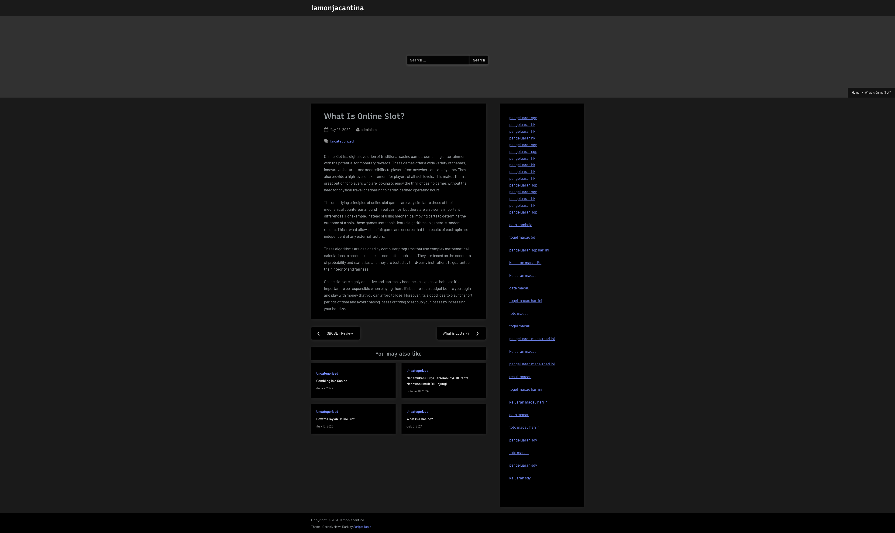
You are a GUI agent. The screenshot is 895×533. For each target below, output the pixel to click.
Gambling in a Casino (331, 381)
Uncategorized (342, 141)
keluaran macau (523, 351)
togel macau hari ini (525, 389)
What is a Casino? (419, 419)
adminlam (369, 129)
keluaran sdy (520, 477)
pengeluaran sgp (523, 117)
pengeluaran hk (522, 124)
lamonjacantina (337, 8)
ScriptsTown (362, 527)
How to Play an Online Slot (335, 419)
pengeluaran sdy (523, 465)
